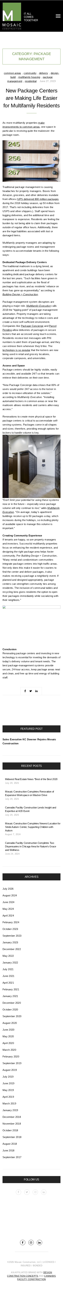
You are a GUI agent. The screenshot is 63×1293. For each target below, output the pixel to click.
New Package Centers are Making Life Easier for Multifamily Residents (31, 98)
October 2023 (10, 929)
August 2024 (10, 895)
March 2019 (9, 1103)
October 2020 (10, 1009)
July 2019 (8, 1076)
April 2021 (8, 982)
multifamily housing (29, 77)
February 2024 (11, 922)
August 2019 (10, 1069)
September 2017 (12, 1157)
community (30, 73)
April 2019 (8, 1096)
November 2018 (12, 1123)
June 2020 (8, 1029)
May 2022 (8, 955)
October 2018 (10, 1130)
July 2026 (8, 888)
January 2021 (10, 996)
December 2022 (12, 949)
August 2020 (10, 1023)
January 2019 (10, 1110)
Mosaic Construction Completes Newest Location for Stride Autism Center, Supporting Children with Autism (32, 827)
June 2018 (8, 1150)
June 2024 (8, 902)
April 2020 (8, 1043)
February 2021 (11, 989)
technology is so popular (16, 350)
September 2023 (12, 935)
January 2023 (10, 942)
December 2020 (12, 1002)
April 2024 (8, 915)
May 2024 (8, 908)
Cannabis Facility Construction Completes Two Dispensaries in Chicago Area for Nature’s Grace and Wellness (30, 846)
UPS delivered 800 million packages (38, 199)
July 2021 (8, 969)
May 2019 (8, 1090)
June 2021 (8, 976)
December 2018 (12, 1116)
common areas (12, 73)
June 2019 (8, 1083)
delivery (43, 73)
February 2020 (11, 1056)
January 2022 (10, 962)
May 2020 (8, 1036)
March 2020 (9, 1049)
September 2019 (12, 1063)
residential (30, 81)
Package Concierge (32, 326)
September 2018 (12, 1137)
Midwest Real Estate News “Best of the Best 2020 (31, 779)
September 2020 (12, 1016)
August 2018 (10, 1143)
